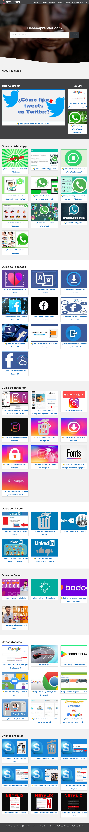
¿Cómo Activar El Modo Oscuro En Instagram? (15, 439)
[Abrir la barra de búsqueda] (86, 2)
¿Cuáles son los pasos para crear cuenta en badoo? (74, 599)
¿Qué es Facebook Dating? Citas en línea (15, 291)
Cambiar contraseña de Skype (74, 758)
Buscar (74, 35)
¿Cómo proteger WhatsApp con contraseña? (78, 129)
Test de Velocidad (44, 665)
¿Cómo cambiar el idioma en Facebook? (45, 291)
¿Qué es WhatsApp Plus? (74, 223)
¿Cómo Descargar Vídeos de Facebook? (74, 291)
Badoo (60, 2)
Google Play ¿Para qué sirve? (74, 665)
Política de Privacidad (63, 826)
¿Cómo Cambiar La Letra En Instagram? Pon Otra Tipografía (73, 466)
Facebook (52, 2)
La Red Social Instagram (74, 410)
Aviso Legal (42, 829)
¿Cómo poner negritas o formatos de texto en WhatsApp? (74, 197)
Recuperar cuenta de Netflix (15, 812)
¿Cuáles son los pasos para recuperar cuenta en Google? (73, 720)
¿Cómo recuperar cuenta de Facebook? (15, 372)
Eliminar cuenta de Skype (45, 758)
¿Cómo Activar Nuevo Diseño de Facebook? (15, 318)
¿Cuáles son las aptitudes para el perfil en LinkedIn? (15, 559)
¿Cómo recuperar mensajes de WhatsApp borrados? (74, 170)
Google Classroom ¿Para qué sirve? (74, 692)
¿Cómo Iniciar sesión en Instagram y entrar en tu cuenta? (15, 493)
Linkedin (67, 2)
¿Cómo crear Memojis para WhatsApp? (15, 251)
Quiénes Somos (43, 826)
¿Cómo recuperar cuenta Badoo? (15, 598)
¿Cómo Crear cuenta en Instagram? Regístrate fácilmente (44, 412)
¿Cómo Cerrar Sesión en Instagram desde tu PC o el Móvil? (15, 412)
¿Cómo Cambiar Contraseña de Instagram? (15, 466)
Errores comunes (77, 2)
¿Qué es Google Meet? (15, 719)
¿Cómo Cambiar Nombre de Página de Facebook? (45, 345)
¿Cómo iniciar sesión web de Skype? (74, 787)
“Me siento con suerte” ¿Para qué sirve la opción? (77, 105)
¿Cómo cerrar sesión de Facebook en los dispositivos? (74, 345)
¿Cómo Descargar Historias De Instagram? (74, 439)
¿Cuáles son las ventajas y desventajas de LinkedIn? (45, 559)
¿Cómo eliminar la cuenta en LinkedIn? (45, 532)
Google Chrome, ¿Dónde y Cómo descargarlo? (45, 693)
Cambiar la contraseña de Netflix (45, 812)
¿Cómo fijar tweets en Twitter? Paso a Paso (34, 124)
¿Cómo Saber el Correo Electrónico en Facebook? (74, 318)
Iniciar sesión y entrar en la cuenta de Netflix (74, 814)
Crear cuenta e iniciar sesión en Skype (15, 760)
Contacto (53, 826)
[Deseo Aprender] (10, 2)
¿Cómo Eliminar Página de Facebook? (15, 345)
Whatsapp (35, 2)
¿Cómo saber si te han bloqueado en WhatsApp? (15, 170)
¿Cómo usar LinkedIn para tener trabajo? (15, 532)
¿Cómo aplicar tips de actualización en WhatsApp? (15, 197)
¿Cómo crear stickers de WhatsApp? (15, 224)
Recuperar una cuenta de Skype (15, 785)
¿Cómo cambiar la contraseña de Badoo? (15, 626)
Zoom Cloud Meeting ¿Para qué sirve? (15, 693)
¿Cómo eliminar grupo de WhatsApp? (45, 224)
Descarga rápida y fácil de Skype (45, 785)
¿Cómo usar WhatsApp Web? (45, 169)
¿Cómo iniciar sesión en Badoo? (44, 598)
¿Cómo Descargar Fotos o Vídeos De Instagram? (45, 466)
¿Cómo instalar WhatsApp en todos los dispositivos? (45, 197)
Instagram (44, 2)
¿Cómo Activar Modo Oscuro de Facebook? (44, 318)
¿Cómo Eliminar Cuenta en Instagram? (45, 439)
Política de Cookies (78, 826)
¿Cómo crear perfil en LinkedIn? (74, 531)
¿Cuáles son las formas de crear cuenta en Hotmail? (45, 720)
